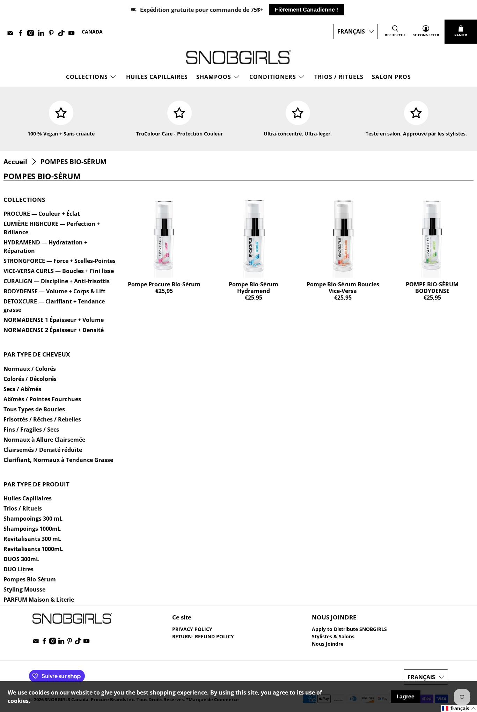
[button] (459, 708)
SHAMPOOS (213, 77)
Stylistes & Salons (333, 636)
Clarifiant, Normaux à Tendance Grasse (58, 460)
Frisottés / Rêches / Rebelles (42, 419)
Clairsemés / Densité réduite (42, 450)
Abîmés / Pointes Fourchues (42, 399)
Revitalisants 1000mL (33, 549)
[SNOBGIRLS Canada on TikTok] (63, 34)
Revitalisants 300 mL (32, 539)
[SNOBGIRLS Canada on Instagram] (32, 34)
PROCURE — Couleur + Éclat (41, 214)
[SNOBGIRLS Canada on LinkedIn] (43, 34)
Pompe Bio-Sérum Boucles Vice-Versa (343, 287)
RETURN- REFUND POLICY (203, 636)
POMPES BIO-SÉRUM (74, 161)
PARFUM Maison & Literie (38, 599)
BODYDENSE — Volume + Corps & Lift (54, 291)
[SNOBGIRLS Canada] (238, 57)
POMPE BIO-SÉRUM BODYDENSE (432, 287)
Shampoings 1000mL (32, 529)
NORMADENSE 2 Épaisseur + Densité (53, 330)
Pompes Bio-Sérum (29, 579)
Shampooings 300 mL (33, 518)
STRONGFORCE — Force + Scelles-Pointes (59, 261)
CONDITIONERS (272, 77)
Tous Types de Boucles (34, 409)
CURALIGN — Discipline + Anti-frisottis (56, 281)
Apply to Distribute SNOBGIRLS (349, 629)
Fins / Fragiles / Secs (31, 429)
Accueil (15, 161)
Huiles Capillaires (157, 77)
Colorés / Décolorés (30, 379)
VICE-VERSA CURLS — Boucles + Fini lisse (58, 271)
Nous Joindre (327, 643)
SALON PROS (391, 77)
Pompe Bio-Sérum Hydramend (253, 287)
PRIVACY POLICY (192, 629)
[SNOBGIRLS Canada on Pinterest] (53, 34)
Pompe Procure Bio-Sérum (164, 284)
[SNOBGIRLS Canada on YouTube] (73, 34)
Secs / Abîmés (22, 389)
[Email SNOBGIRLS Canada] (12, 34)
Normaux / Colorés (29, 369)
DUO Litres (18, 569)
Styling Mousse (24, 589)
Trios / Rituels (339, 77)
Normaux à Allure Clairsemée (44, 439)
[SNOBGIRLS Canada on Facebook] (22, 34)
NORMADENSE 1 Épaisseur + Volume (53, 320)
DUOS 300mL (21, 559)
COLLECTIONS (87, 77)
